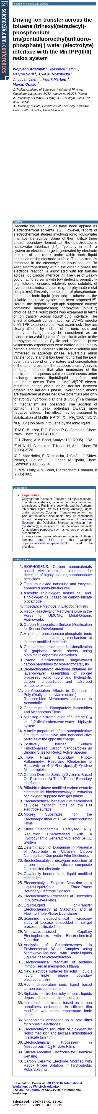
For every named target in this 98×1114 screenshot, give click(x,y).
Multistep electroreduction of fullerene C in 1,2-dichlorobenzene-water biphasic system (58, 721)
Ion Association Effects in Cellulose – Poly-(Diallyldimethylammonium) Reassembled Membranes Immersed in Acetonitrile (58, 697)
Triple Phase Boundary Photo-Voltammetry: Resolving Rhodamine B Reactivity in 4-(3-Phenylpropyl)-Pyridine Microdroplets (58, 763)
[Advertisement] (49, 170)
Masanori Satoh (63, 69)
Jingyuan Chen (25, 79)
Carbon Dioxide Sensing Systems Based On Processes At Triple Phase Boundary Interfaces (58, 779)
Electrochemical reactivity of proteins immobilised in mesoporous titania (58, 964)
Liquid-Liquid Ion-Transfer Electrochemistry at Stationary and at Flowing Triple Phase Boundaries (58, 909)
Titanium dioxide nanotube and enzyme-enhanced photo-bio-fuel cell (58, 586)
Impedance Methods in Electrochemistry (56, 606)
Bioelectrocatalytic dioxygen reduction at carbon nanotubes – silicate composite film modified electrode (58, 865)
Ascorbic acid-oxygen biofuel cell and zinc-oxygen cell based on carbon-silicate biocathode (58, 597)
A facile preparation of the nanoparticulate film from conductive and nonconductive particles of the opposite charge (58, 735)
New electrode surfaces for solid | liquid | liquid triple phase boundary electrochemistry (58, 975)
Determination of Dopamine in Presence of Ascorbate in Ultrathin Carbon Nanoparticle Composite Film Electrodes (58, 851)
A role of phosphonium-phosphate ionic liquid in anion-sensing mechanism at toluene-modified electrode (58, 638)
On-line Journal (30, 1090)
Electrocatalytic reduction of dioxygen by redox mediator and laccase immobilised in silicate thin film (58, 1033)
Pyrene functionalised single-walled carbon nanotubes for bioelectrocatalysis (58, 662)
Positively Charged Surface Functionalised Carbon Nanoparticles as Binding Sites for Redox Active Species (58, 748)
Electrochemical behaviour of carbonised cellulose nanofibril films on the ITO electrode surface (58, 805)
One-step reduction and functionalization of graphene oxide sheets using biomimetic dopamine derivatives (58, 651)
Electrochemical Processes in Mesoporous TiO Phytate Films (58, 1044)
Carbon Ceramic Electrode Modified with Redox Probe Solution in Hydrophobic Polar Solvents (58, 1065)
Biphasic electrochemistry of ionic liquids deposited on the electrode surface (58, 996)
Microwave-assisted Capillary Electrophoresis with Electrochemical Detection (58, 936)
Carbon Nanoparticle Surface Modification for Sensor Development (58, 627)
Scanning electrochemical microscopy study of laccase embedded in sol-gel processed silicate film (58, 922)
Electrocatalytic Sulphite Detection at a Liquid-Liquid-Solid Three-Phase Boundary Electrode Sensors (58, 887)
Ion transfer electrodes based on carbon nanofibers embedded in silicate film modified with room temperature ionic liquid (58, 1009)
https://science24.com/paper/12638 (45, 543)
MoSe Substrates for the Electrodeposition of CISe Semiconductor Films (58, 818)
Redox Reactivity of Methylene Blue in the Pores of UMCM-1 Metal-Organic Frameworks (58, 615)
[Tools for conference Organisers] (4, 40)
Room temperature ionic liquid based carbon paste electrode (58, 987)
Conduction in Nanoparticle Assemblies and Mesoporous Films (58, 710)
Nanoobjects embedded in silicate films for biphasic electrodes (58, 1022)
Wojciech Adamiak (46, 1086)
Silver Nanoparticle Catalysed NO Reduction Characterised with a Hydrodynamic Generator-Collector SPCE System (58, 835)
